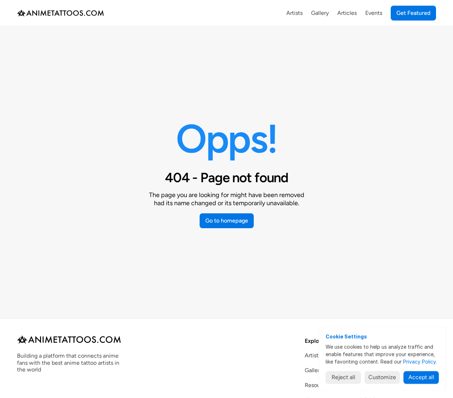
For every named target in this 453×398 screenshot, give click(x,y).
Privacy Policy (419, 362)
